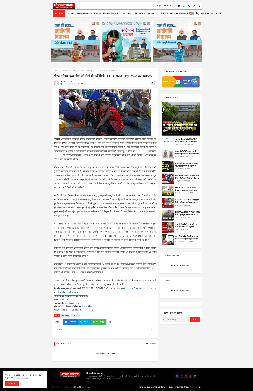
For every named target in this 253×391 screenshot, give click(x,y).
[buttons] (179, 6)
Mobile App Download (145, 13)
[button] (191, 13)
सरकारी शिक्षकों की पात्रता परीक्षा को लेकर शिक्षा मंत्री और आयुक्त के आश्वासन (186, 226)
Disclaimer (188, 387)
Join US (218, 13)
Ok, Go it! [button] (12, 383)
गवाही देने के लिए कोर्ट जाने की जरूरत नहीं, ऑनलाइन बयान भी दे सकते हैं (186, 164)
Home (60, 13)
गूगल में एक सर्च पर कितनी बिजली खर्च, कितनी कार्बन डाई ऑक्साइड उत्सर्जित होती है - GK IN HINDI (187, 238)
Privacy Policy (167, 387)
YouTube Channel (165, 13)
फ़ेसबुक (72, 309)
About (147, 387)
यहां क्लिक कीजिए (85, 306)
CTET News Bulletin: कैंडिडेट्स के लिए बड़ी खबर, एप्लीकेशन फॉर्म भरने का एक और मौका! (187, 202)
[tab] (59, 13)
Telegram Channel (204, 13)
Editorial (65, 315)
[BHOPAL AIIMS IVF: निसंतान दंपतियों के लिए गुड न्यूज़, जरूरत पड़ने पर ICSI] (168, 215)
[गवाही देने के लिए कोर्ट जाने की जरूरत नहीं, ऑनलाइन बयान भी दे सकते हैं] (168, 166)
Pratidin (64, 71)
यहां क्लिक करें (128, 288)
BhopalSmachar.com (82, 387)
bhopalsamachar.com (68, 292)
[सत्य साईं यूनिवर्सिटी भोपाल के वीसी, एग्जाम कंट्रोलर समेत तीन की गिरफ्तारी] (168, 154)
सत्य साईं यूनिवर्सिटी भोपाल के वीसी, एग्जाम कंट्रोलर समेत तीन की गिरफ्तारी (187, 152)
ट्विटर (62, 309)
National (70, 13)
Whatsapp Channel (184, 13)
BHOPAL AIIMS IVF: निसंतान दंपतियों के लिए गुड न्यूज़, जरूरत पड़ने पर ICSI (187, 213)
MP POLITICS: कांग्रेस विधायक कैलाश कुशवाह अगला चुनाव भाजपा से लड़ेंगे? (186, 190)
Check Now (21, 377)
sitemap (198, 387)
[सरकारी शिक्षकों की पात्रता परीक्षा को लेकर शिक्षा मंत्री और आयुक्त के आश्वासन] (168, 227)
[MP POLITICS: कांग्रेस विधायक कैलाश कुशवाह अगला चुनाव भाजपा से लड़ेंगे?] (168, 191)
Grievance (178, 387)
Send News (127, 13)
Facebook (72, 322)
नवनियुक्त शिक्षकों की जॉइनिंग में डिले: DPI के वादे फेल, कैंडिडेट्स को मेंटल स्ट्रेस (186, 141)
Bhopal (97, 13)
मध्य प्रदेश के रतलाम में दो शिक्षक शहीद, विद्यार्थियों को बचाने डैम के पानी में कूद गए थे (187, 178)
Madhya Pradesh (84, 13)
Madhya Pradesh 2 (111, 13)
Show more (151, 344)
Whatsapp (100, 322)
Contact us (155, 387)
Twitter (86, 322)
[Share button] (109, 322)
